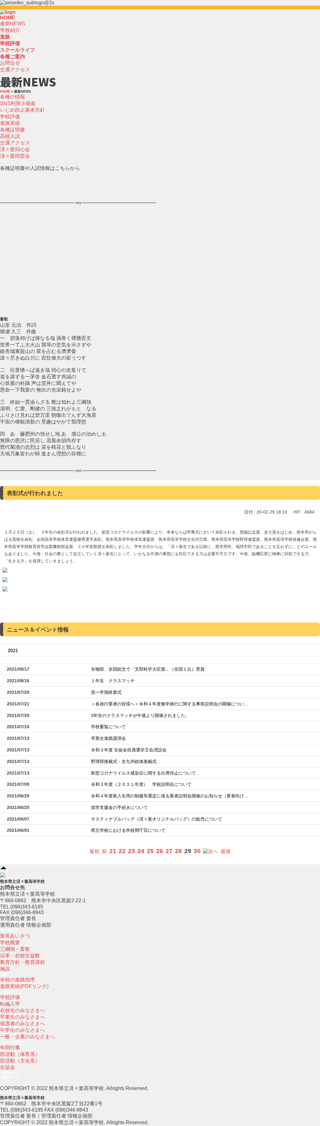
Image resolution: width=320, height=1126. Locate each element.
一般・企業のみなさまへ (27, 1036)
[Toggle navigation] (17, 13)
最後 (226, 851)
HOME (7, 17)
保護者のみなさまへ (22, 1023)
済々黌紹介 (9, 930)
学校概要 (10, 942)
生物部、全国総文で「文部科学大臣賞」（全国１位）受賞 (148, 669)
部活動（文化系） (20, 1060)
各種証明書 (12, 129)
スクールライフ (13, 1042)
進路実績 (10, 123)
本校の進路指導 (17, 979)
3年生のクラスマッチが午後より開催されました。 (140, 715)
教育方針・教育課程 (22, 962)
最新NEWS (12, 23)
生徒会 (7, 1067)
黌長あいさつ (15, 936)
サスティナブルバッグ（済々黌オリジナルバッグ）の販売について (156, 819)
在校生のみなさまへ (22, 1010)
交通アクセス (15, 69)
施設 (5, 968)
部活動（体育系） (20, 1054)
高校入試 (10, 136)
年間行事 (10, 1047)
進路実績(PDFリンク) (24, 986)
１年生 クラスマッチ (113, 680)
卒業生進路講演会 (108, 738)
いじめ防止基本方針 (22, 110)
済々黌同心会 (15, 149)
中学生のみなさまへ (22, 1030)
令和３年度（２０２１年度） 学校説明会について (141, 784)
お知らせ (8, 992)
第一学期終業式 (106, 692)
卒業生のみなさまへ (22, 1017)
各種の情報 (12, 97)
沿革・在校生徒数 (20, 955)
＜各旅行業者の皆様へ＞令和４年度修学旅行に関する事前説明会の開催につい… (169, 704)
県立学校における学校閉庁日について (128, 830)
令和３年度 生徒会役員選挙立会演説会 (129, 750)
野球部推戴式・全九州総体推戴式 (124, 761)
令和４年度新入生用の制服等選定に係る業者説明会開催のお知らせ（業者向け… (169, 796)
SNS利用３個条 (18, 103)
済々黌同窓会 (15, 156)
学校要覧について (108, 726)
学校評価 (10, 116)
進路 (4, 974)
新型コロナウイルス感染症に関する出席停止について (143, 773)
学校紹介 (10, 30)
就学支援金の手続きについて (119, 807)
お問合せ (10, 63)
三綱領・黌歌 (15, 949)
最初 (94, 851)
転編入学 (10, 1003)
